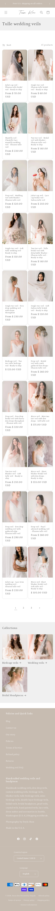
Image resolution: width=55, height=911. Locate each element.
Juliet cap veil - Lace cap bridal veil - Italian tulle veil (40, 197)
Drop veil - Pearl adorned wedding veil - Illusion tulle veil (40, 529)
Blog (8, 721)
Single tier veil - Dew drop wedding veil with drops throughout (14, 309)
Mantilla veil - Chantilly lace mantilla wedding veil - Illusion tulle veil (13, 142)
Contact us (11, 728)
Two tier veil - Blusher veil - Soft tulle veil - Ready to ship (13, 475)
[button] (6, 12)
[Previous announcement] (5, 4)
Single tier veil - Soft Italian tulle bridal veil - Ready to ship (40, 308)
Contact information (29, 905)
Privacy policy (29, 900)
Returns (10, 761)
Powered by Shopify (28, 896)
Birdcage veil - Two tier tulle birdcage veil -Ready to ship (13, 363)
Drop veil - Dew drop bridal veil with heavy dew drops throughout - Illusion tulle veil (14, 419)
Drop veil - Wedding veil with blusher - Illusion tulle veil (14, 197)
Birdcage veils (10, 662)
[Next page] (39, 608)
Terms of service (14, 900)
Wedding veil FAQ (14, 767)
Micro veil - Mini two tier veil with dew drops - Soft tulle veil (40, 418)
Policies (9, 741)
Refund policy (13, 754)
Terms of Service (14, 748)
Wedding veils (36, 662)
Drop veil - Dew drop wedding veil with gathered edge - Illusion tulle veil (14, 530)
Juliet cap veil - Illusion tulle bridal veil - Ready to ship (13, 87)
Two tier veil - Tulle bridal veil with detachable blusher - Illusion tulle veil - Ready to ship (40, 252)
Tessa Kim (16, 896)
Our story (10, 735)
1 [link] (15, 608)
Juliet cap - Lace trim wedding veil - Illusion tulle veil (14, 584)
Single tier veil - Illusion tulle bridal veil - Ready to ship (39, 87)
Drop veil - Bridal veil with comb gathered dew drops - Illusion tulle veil (40, 364)
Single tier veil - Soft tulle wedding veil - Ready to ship (14, 250)
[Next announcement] (49, 4)
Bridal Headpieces (12, 695)
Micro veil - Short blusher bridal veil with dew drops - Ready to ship (39, 475)
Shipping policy (43, 900)
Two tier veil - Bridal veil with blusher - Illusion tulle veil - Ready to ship (40, 141)
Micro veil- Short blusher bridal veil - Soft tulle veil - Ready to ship (39, 585)
